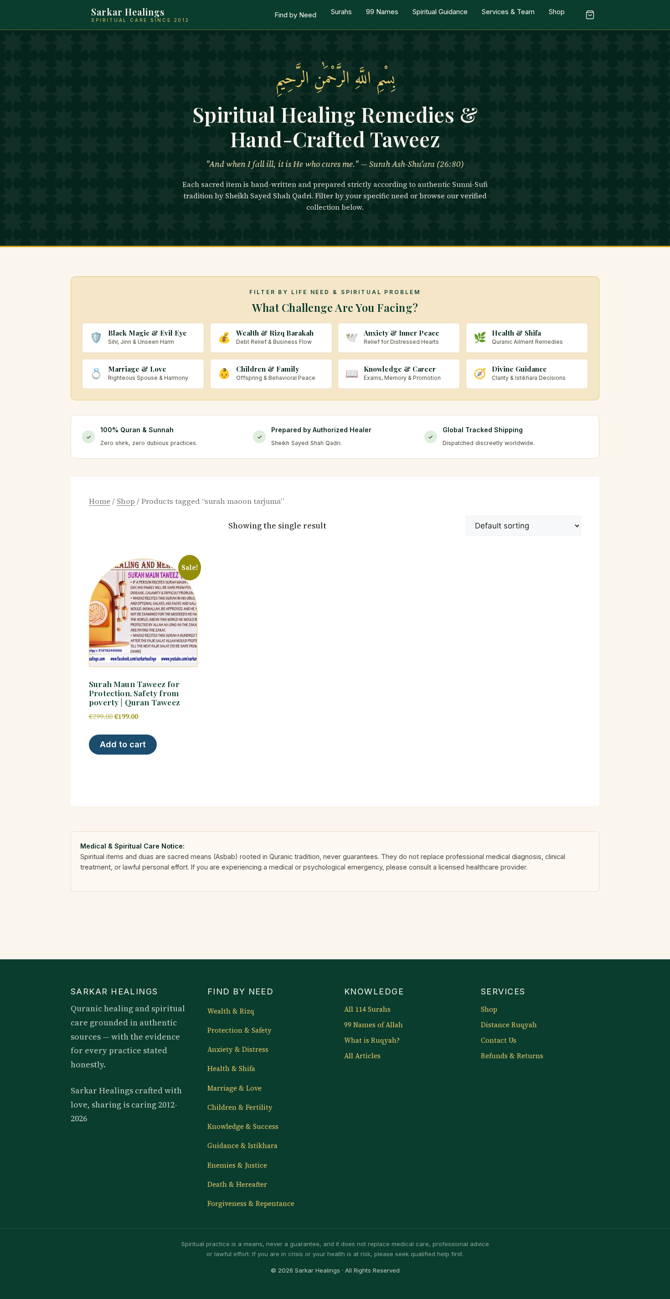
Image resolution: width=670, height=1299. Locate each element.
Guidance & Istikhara (242, 1145)
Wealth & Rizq (230, 1011)
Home (99, 501)
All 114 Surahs (367, 1009)
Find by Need (295, 15)
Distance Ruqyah (509, 1025)
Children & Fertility (240, 1107)
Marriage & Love (234, 1088)
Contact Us (498, 1040)
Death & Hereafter (237, 1184)
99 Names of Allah (373, 1025)
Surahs (341, 12)
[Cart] (589, 15)
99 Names (382, 12)
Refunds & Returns (512, 1056)
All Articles (362, 1056)
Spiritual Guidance (440, 12)
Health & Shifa (231, 1068)
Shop (557, 12)
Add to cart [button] (123, 744)
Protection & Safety (239, 1030)
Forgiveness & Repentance (250, 1203)
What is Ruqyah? (372, 1040)
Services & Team (508, 12)
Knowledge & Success (242, 1126)
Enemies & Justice (237, 1165)
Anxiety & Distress (237, 1049)
